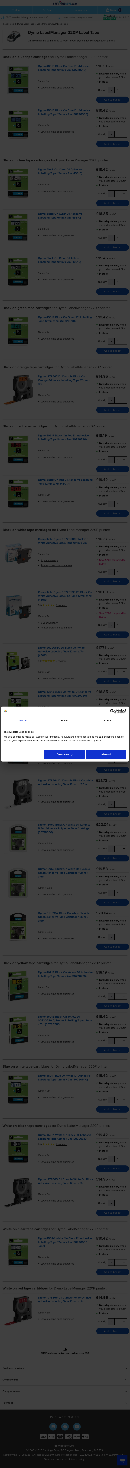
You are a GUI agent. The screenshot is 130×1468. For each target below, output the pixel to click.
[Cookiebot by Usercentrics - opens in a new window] (112, 711)
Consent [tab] (22, 720)
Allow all (106, 754)
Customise (63, 754)
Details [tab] (65, 720)
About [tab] (107, 720)
